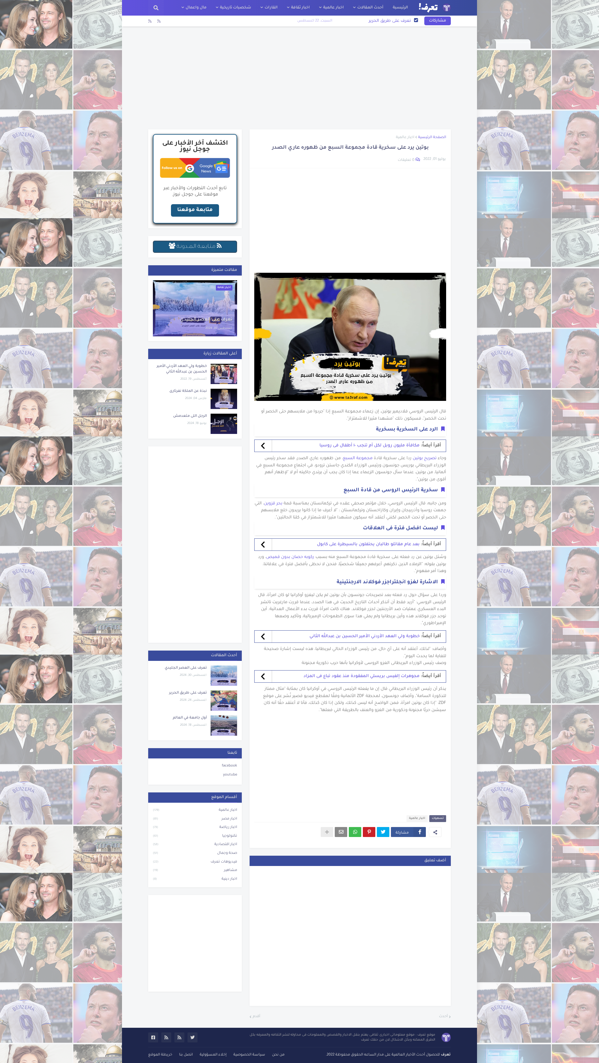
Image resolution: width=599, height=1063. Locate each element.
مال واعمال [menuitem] (196, 8)
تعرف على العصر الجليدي (206, 319)
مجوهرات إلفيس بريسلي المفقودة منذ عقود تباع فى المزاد (362, 676)
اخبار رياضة (195, 827)
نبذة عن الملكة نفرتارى (188, 391)
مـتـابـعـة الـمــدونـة (196, 247)
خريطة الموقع (160, 1055)
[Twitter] (383, 832)
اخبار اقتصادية (195, 845)
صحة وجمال (195, 853)
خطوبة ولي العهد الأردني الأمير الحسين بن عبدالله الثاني (364, 636)
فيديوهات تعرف (195, 862)
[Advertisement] (299, 78)
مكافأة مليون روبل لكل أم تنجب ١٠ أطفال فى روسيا (369, 445)
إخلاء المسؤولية (213, 1055)
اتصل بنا (186, 1055)
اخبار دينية (195, 879)
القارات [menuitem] (271, 8)
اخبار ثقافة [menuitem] (300, 8)
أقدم (256, 1017)
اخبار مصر (195, 819)
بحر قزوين (273, 503)
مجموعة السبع (358, 458)
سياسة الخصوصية (249, 1055)
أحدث (443, 1017)
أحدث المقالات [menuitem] (370, 8)
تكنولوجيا (195, 836)
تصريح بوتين (424, 458)
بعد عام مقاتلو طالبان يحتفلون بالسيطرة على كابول (368, 544)
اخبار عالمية (405, 138)
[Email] (341, 832)
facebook (229, 766)
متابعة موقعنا (195, 210)
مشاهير (195, 870)
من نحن (278, 1055)
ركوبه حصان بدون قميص (290, 557)
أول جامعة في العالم (391, 21)
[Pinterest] (369, 832)
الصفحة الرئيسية (432, 138)
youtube (230, 775)
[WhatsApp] (355, 832)
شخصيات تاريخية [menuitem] (235, 8)
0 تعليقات (406, 160)
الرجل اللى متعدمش (190, 416)
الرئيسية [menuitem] (400, 8)
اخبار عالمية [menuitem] (333, 8)
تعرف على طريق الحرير (188, 693)
